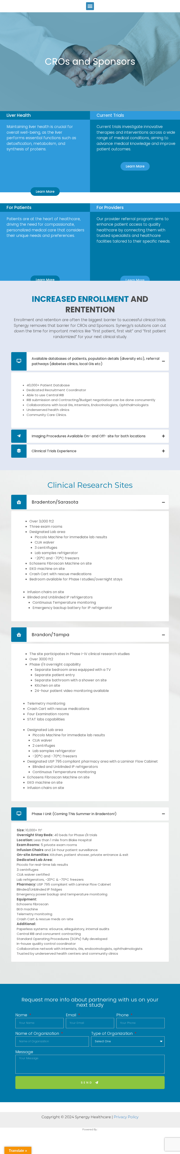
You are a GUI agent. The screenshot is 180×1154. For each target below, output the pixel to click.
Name (21, 1015)
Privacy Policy (126, 1117)
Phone (123, 1015)
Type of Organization (112, 1033)
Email (71, 1015)
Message (24, 1052)
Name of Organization (37, 1033)
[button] (90, 6)
